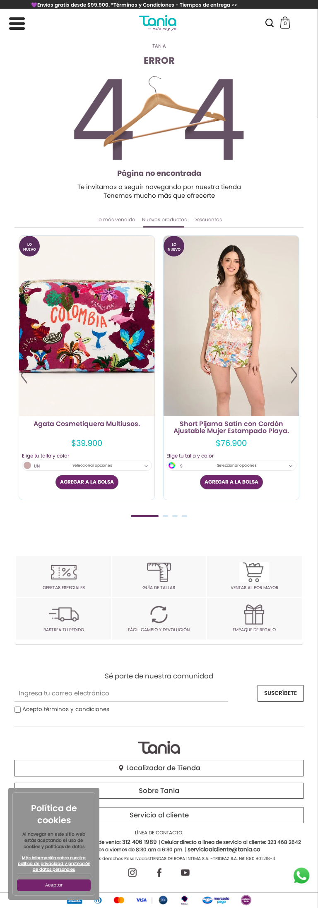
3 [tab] (175, 516)
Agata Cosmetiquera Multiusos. (87, 424)
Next (294, 375)
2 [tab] (165, 516)
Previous (24, 375)
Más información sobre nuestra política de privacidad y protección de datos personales (54, 863)
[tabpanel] (86, 367)
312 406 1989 (139, 842)
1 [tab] (145, 516)
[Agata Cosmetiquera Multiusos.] (86, 326)
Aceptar (54, 885)
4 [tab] (184, 516)
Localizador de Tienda (162, 768)
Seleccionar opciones (92, 465)
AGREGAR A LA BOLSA (87, 481)
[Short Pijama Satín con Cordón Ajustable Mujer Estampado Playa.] (231, 326)
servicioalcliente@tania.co (224, 849)
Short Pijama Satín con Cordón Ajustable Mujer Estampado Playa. (231, 427)
